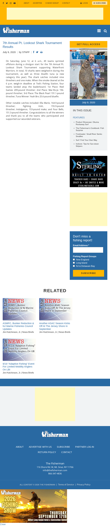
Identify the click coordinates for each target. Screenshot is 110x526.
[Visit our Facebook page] (3, 3)
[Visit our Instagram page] (11, 3)
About (26, 3)
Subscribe (63, 447)
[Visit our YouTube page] (15, 3)
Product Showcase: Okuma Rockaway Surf (87, 123)
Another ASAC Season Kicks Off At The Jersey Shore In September (54, 326)
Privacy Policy (83, 484)
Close (3, 524)
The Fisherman (16, 31)
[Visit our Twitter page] (7, 3)
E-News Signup (52, 3)
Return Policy (47, 452)
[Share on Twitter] (37, 52)
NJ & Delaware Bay (85, 266)
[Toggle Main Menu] (99, 31)
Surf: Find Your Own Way (86, 140)
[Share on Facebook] (33, 52)
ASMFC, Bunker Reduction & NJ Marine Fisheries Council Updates (18, 326)
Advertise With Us (40, 447)
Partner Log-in (84, 447)
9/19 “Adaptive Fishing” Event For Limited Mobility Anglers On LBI (18, 366)
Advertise (37, 3)
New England (82, 260)
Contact (66, 3)
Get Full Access (88, 44)
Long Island (81, 263)
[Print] (41, 52)
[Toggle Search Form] (105, 31)
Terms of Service (66, 484)
